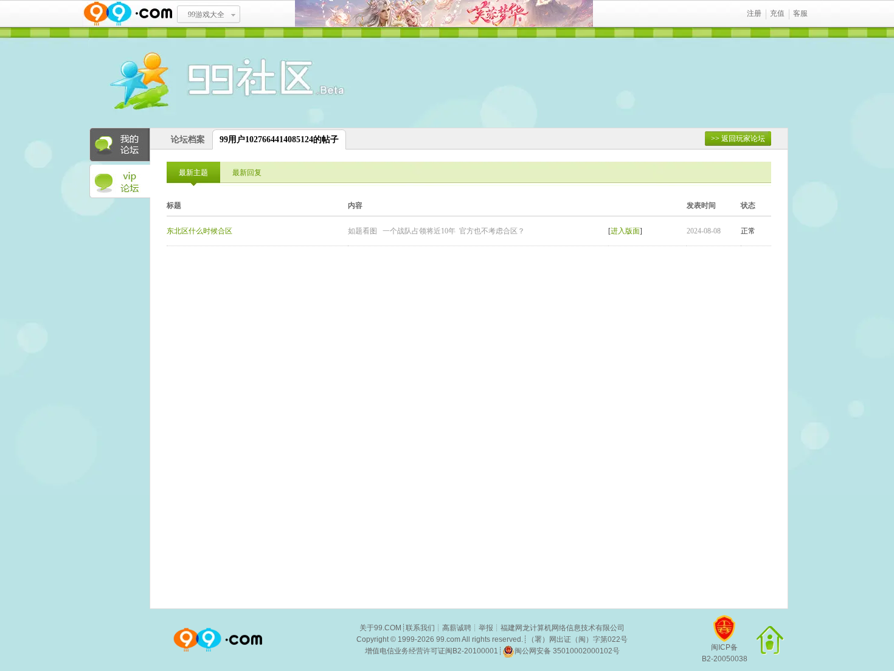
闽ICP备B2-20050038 (724, 653)
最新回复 (247, 172)
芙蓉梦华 (444, 13)
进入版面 (625, 231)
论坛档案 (188, 139)
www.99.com (127, 13)
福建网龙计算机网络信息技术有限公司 (563, 628)
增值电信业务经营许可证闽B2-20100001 (431, 651)
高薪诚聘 (456, 628)
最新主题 (193, 172)
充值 (777, 13)
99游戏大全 (206, 14)
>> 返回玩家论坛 (738, 138)
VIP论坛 (119, 182)
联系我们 (420, 628)
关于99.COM (380, 628)
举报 (486, 628)
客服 (800, 13)
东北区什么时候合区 (199, 231)
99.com (448, 639)
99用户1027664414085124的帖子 (279, 139)
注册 (754, 13)
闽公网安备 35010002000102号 (567, 651)
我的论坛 (119, 145)
